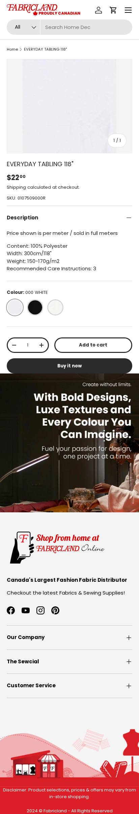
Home (12, 49)
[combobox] (69, 27)
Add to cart (93, 345)
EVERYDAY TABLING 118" (45, 49)
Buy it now (69, 366)
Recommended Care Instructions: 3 (51, 268)
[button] (113, 10)
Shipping (16, 187)
